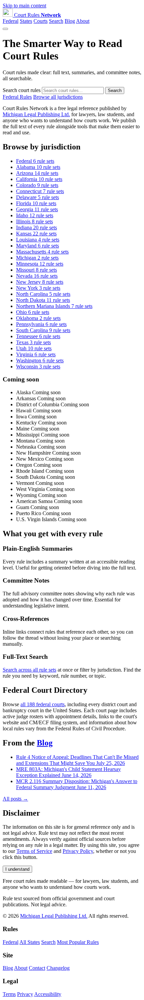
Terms (9, 994)
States (26, 21)
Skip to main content (24, 5)
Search (56, 21)
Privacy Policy (78, 851)
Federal (10, 21)
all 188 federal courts (42, 704)
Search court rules (22, 90)
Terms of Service (34, 851)
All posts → (15, 799)
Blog (70, 21)
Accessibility (47, 994)
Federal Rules (17, 97)
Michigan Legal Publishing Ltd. (36, 114)
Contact (37, 968)
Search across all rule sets (29, 670)
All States (29, 942)
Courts (40, 21)
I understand (17, 869)
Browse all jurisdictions (58, 97)
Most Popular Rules (78, 942)
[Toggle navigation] (5, 29)
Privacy (25, 994)
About (82, 21)
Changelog (58, 968)
